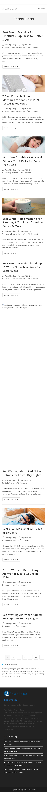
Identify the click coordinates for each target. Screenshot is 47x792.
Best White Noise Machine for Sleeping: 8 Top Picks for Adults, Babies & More (23, 222)
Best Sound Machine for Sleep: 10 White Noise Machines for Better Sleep (22, 267)
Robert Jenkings (10, 45)
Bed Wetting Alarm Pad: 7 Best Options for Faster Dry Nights (22, 473)
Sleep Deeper (10, 8)
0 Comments (33, 48)
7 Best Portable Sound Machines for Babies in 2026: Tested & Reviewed (21, 99)
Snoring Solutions (11, 173)
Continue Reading (12, 67)
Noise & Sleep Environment (15, 48)
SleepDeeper (6, 669)
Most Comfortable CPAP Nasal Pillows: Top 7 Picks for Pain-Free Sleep (22, 161)
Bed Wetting (9, 483)
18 (36, 657)
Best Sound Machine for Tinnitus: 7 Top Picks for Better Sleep (22, 35)
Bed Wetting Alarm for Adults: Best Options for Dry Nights (22, 616)
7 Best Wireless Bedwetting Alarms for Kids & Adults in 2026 (20, 573)
